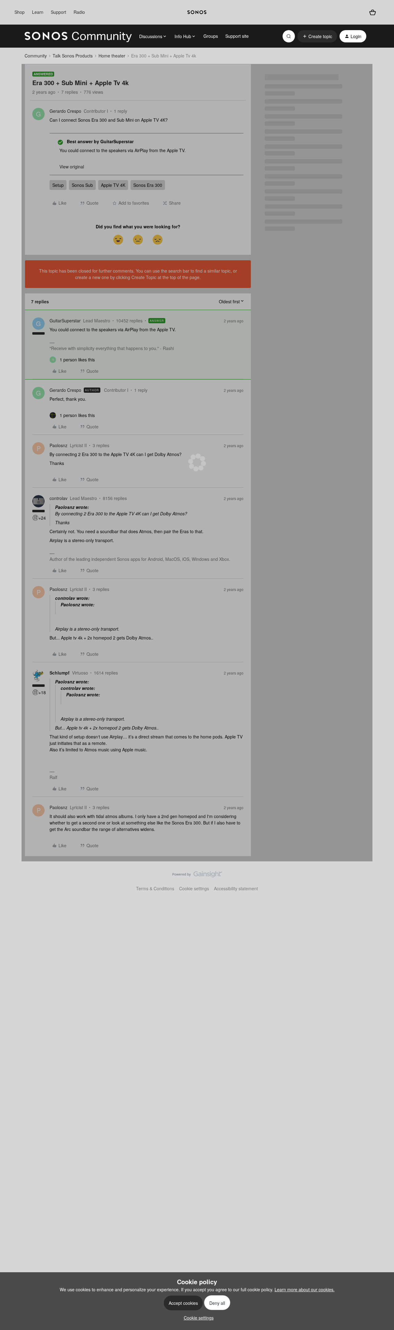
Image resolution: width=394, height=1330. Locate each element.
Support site (237, 36)
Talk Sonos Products (73, 56)
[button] (317, 36)
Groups (210, 36)
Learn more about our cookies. (305, 1289)
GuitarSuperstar (65, 320)
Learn (37, 12)
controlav (58, 498)
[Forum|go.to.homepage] (78, 36)
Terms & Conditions (155, 888)
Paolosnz (58, 445)
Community (36, 56)
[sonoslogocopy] (197, 12)
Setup (58, 185)
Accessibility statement (236, 888)
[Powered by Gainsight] (197, 875)
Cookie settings (194, 888)
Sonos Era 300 (147, 185)
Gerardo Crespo (65, 111)
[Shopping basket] (373, 12)
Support (58, 12)
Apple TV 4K (113, 185)
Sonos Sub (82, 185)
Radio (79, 12)
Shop (19, 12)
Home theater (111, 56)
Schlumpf (60, 673)
